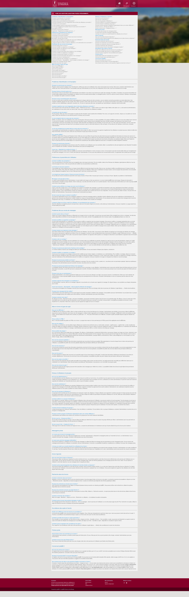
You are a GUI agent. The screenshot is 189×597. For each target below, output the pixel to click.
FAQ (86, 583)
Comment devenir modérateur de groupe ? (105, 23)
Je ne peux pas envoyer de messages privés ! (106, 31)
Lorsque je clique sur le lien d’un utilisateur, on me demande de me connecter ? (72, 42)
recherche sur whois (56, 564)
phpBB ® (59, 589)
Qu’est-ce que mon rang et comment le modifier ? (63, 41)
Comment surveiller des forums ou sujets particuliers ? (108, 51)
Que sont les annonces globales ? (60, 71)
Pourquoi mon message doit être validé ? (61, 61)
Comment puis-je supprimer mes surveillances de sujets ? (108, 52)
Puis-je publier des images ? (58, 70)
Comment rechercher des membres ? (104, 45)
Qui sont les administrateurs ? (102, 18)
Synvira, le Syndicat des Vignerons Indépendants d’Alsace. (63, 583)
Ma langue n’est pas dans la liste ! (60, 38)
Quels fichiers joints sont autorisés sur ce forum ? (106, 55)
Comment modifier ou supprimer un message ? (63, 47)
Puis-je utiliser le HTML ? (58, 67)
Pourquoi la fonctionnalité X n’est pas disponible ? (107, 61)
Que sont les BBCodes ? (57, 66)
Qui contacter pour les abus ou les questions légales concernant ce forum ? (113, 63)
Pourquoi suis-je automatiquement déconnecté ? (63, 21)
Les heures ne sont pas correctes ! (60, 35)
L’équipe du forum (88, 585)
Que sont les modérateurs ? (101, 19)
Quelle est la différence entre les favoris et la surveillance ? (109, 50)
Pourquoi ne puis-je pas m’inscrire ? (60, 29)
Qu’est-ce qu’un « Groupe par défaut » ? (104, 26)
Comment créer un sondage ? (59, 50)
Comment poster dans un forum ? (60, 45)
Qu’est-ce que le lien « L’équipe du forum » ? (105, 28)
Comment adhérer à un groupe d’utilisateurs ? (106, 22)
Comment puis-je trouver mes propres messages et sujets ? (109, 47)
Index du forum (88, 582)
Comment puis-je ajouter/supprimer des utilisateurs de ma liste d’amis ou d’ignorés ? (115, 38)
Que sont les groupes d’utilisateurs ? (103, 21)
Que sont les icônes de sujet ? (59, 77)
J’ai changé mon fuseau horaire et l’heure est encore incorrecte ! (67, 37)
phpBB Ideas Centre (122, 557)
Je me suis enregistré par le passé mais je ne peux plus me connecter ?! (69, 26)
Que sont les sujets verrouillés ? (59, 76)
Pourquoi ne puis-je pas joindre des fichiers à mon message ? (66, 55)
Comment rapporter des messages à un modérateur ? (64, 58)
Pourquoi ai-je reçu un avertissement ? (61, 57)
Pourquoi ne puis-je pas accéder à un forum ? (62, 54)
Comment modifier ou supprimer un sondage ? (63, 52)
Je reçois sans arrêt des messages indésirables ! (106, 32)
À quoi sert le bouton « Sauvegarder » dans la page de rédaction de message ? (70, 60)
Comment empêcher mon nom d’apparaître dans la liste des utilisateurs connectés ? (71, 22)
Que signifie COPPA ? (57, 28)
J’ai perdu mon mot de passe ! (59, 23)
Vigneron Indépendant (109, 583)
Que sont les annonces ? (58, 73)
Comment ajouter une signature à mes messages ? (64, 48)
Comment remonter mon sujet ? (59, 63)
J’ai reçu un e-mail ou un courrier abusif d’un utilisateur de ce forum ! (111, 34)
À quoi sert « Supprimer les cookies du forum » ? (63, 31)
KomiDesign (71, 589)
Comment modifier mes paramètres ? (61, 34)
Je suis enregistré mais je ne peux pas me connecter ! (64, 25)
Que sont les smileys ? (57, 68)
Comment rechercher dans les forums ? (104, 41)
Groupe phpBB (98, 551)
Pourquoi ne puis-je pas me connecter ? (61, 18)
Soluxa (106, 582)
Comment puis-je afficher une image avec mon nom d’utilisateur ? (67, 39)
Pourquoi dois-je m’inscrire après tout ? (61, 19)
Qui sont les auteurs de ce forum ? (103, 60)
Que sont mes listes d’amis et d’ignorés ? (105, 37)
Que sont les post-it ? (57, 74)
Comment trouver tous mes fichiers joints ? (105, 57)
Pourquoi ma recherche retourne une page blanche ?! (108, 44)
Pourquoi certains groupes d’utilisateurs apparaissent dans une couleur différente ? (114, 25)
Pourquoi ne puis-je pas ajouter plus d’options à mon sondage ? (67, 51)
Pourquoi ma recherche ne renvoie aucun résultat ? (107, 42)
